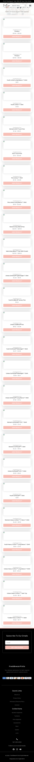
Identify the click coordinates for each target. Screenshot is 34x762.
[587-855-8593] (17, 739)
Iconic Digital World (20, 759)
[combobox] (17, 5)
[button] (30, 5)
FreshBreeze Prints (17, 666)
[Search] (25, 5)
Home (7, 11)
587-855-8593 (17, 742)
